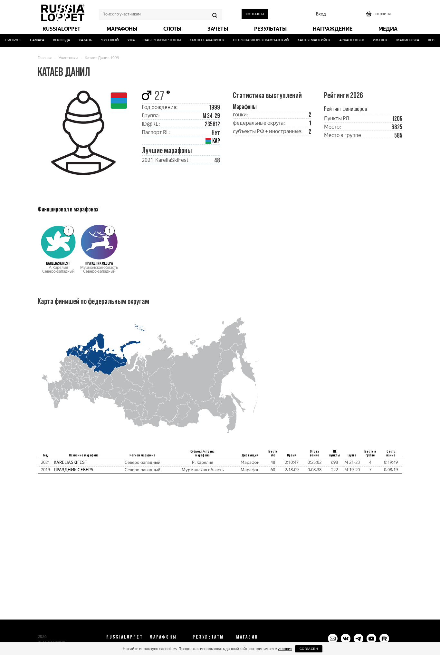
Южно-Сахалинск (203, 40)
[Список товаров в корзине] (379, 15)
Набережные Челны (158, 40)
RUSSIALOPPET (124, 637)
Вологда (57, 40)
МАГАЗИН (247, 637)
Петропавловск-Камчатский (257, 40)
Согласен (309, 648)
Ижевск (376, 40)
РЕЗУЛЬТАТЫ (208, 637)
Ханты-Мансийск (310, 40)
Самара (33, 40)
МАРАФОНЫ (163, 637)
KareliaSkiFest (70, 462)
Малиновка (404, 40)
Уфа (127, 40)
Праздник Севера (73, 469)
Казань (82, 40)
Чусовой (106, 40)
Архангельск (348, 40)
